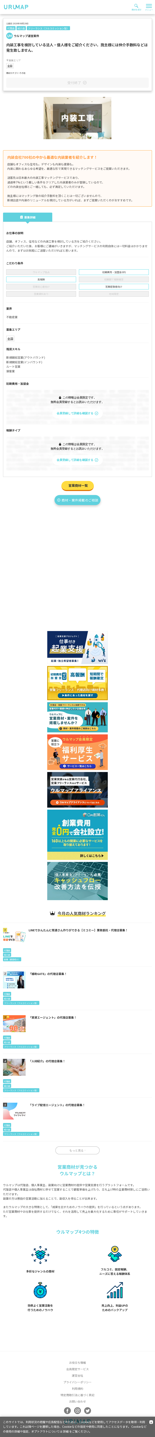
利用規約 (77, 1389)
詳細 (66, 1431)
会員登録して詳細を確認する (75, 413)
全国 (9, 65)
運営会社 (77, 1375)
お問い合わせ (77, 1401)
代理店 (11, 28)
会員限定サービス (77, 1369)
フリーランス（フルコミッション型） (48, 28)
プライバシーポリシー (77, 1382)
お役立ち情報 (77, 1363)
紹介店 (21, 28)
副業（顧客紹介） (12, 959)
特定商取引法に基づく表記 (77, 1395)
